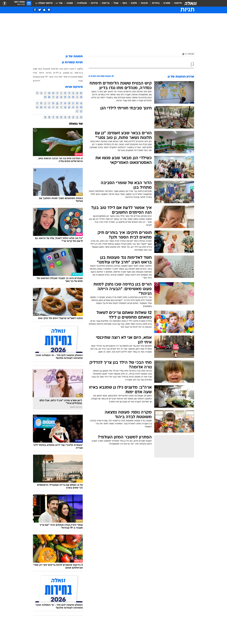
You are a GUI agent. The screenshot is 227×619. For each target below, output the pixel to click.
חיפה (41, 72)
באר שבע (37, 68)
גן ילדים (57, 72)
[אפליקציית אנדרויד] (49, 10)
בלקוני (80, 68)
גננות (35, 76)
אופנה (69, 3)
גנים (40, 76)
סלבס (134, 3)
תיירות (94, 3)
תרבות (144, 3)
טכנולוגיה (82, 3)
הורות (49, 72)
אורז (35, 72)
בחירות (156, 3)
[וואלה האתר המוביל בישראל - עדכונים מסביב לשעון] (191, 3)
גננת (80, 80)
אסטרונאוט (77, 76)
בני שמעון (67, 72)
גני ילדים (47, 76)
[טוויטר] (40, 10)
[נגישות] (4, 3)
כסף (124, 3)
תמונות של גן (74, 56)
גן (183, 54)
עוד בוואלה (76, 124)
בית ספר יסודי (65, 76)
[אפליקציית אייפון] (44, 10)
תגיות (191, 54)
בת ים (54, 76)
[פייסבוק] (35, 10)
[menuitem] (176, 3)
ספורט (167, 3)
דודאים (36, 80)
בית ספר (78, 72)
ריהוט (73, 68)
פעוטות (46, 68)
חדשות (178, 3)
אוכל (116, 3)
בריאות (106, 3)
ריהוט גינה (64, 68)
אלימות (54, 68)
